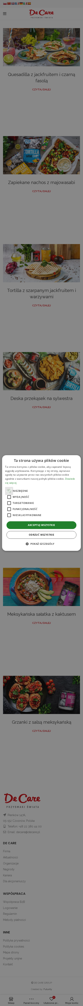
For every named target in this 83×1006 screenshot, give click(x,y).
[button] (41, 544)
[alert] (41, 503)
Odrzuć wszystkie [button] (41, 534)
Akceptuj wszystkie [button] (41, 525)
